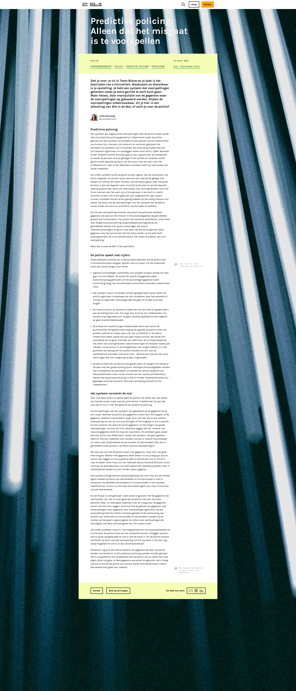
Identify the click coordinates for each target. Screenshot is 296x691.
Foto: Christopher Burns (186, 66)
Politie (95, 60)
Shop (194, 4)
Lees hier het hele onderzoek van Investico (191, 265)
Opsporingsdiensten (101, 66)
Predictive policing (137, 66)
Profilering (158, 66)
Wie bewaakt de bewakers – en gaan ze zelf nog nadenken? (192, 570)
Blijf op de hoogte (118, 590)
